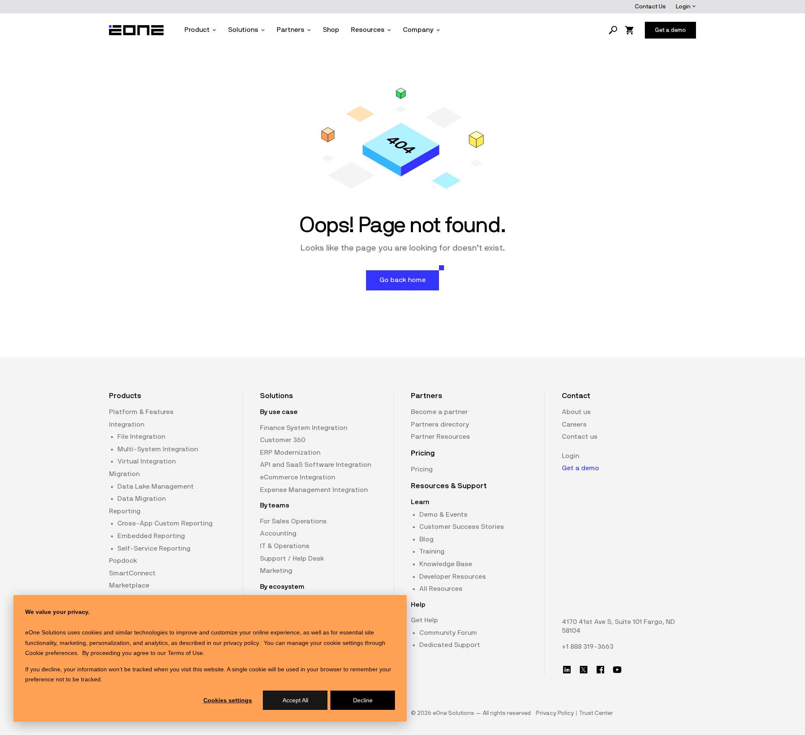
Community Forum (448, 632)
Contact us (579, 436)
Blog (426, 539)
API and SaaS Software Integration (315, 464)
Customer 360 (282, 440)
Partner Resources (440, 436)
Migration (124, 474)
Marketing (276, 570)
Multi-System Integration (157, 449)
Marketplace (129, 585)
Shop (331, 29)
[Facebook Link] (600, 670)
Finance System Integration (303, 427)
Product (197, 29)
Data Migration (141, 498)
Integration (126, 424)
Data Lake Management (155, 486)
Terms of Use (185, 653)
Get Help (424, 620)
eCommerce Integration (297, 477)
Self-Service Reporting (153, 548)
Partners (290, 29)
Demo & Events (443, 514)
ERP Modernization (290, 452)
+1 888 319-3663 (587, 646)
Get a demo (580, 468)
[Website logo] (136, 30)
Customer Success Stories (461, 526)
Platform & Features (141, 412)
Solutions (243, 29)
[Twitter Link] (584, 670)
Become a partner (439, 412)
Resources (367, 29)
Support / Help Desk (292, 558)
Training (431, 551)
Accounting (278, 533)
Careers (574, 424)
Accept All (295, 700)
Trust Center (596, 713)
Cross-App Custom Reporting (165, 523)
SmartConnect (132, 573)
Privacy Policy (555, 713)
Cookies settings (227, 700)
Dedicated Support (449, 645)
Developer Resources (452, 576)
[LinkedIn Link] (567, 670)
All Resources (440, 588)
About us (576, 412)
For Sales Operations (293, 521)
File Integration (141, 436)
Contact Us (650, 7)
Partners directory (440, 424)
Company (418, 29)
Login (684, 7)
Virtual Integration (146, 461)
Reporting (124, 511)
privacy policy (241, 642)
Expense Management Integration (314, 490)
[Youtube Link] (617, 670)
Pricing (422, 469)
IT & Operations (284, 546)
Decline (363, 700)
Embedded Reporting (151, 536)
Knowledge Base (445, 564)
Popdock (123, 560)
